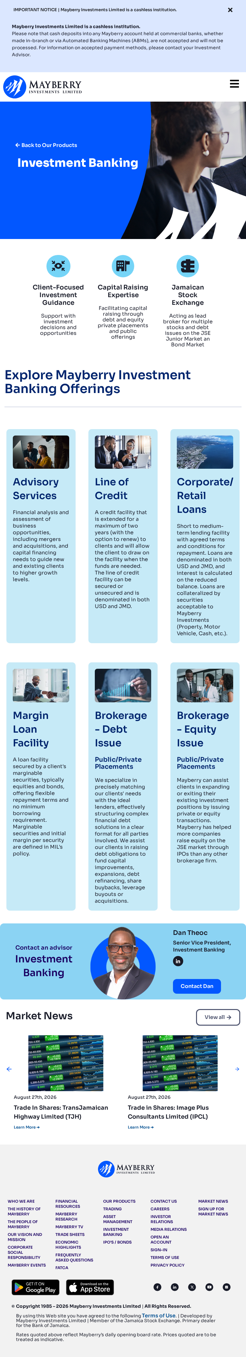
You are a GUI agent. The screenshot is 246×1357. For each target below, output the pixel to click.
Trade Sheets (70, 1234)
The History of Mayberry (24, 1211)
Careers (160, 1209)
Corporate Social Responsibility (24, 1252)
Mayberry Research (66, 1217)
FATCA (61, 1267)
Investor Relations (162, 1219)
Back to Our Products (49, 145)
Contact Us (164, 1201)
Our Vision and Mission (25, 1237)
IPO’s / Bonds (117, 1242)
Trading (112, 1209)
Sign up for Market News (213, 1211)
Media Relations (169, 1229)
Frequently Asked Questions (74, 1257)
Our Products (119, 1201)
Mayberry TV (69, 1226)
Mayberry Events (27, 1265)
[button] (9, 1069)
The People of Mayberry (23, 1224)
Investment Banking (116, 1232)
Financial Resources (67, 1204)
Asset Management (117, 1219)
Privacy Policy (167, 1265)
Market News (213, 1201)
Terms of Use (165, 1257)
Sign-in (159, 1249)
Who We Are (21, 1201)
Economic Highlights (68, 1245)
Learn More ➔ (27, 1127)
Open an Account (161, 1240)
